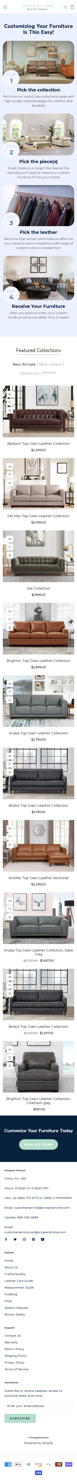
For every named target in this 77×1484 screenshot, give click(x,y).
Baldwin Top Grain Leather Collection (38, 444)
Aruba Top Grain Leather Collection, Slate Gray (38, 952)
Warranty (11, 1342)
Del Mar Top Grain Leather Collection (38, 516)
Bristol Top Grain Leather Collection (38, 806)
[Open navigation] (5, 7)
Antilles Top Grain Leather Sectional (39, 878)
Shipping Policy (15, 1356)
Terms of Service (16, 1369)
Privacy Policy (14, 1362)
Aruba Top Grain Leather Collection (38, 733)
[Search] (65, 7)
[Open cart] (72, 7)
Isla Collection (38, 588)
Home (8, 1260)
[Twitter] (15, 1239)
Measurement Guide (19, 1287)
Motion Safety (14, 1314)
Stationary (29, 373)
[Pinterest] (33, 1239)
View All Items (38, 1144)
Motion (49, 372)
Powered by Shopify (38, 1443)
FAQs (8, 1301)
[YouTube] (42, 1239)
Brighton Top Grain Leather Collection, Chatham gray (38, 1101)
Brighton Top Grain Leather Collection (38, 661)
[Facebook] (5, 1239)
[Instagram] (24, 1239)
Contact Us (12, 1335)
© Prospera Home (38, 1437)
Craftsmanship (15, 1274)
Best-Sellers (50, 364)
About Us (11, 1267)
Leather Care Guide (18, 1281)
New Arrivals (24, 364)
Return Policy (14, 1349)
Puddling (10, 1294)
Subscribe (20, 1418)
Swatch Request (16, 1307)
